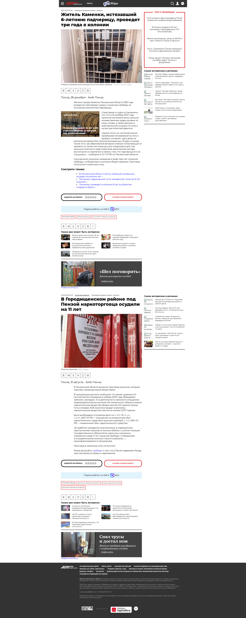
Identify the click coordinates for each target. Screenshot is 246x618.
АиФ (129, 85)
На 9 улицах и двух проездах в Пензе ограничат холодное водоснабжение (164, 19)
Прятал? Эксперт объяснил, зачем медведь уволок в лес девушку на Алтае (168, 93)
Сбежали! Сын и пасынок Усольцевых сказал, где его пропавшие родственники (170, 118)
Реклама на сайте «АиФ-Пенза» (92, 569)
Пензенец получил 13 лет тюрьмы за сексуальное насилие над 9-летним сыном (85, 254)
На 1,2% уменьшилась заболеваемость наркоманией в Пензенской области (125, 516)
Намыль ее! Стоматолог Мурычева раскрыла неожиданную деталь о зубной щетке (169, 302)
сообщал (97, 450)
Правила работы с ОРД (117, 569)
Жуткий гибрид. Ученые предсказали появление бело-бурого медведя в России (170, 76)
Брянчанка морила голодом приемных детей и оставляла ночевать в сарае (124, 245)
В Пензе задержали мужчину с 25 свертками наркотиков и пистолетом (85, 524)
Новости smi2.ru (69, 287)
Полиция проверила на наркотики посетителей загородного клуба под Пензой (125, 508)
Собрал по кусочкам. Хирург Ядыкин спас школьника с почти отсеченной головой (170, 327)
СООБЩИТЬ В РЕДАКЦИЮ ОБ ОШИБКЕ (93, 574)
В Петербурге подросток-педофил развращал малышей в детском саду (125, 237)
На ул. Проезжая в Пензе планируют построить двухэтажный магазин (164, 50)
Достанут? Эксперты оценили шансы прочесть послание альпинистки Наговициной (170, 102)
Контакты (100, 571)
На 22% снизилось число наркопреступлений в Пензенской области (82, 516)
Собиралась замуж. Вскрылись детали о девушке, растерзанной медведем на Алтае (168, 318)
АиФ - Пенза (83, 369)
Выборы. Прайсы (86, 571)
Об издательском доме (89, 566)
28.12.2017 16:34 (67, 10)
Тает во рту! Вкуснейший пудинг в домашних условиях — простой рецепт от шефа (168, 344)
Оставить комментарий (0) (123, 197)
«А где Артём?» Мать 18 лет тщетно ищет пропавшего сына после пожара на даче (169, 335)
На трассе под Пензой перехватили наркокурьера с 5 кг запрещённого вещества (85, 508)
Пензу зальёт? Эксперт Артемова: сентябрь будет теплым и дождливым (164, 60)
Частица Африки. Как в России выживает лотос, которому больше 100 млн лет (169, 310)
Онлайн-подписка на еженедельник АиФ (150, 566)
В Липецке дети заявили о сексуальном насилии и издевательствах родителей (83, 245)
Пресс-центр (106, 566)
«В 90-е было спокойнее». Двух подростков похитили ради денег (168, 109)
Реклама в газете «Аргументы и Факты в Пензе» (148, 569)
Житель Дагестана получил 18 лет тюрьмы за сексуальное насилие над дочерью (85, 237)
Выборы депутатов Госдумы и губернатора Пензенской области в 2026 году (138, 571)
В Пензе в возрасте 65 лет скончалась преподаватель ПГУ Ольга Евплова (165, 29)
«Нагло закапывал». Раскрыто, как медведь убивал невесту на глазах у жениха (169, 85)
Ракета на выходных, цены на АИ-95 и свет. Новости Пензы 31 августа (164, 40)
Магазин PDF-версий (122, 566)
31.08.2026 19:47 (67, 295)
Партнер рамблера (102, 608)
